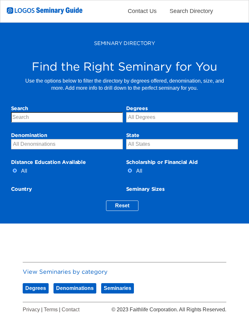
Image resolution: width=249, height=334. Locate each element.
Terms (51, 309)
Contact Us (142, 11)
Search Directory (191, 11)
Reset (122, 205)
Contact (70, 309)
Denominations (75, 288)
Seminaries (117, 288)
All (24, 171)
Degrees (35, 288)
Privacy (31, 309)
